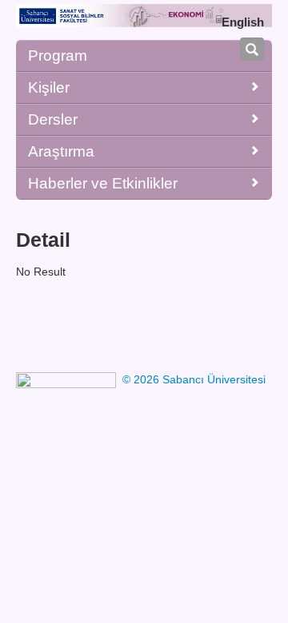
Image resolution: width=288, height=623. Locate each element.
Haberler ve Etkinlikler (103, 183)
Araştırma (61, 151)
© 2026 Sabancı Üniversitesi (194, 379)
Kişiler (49, 87)
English (243, 22)
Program (57, 55)
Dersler (53, 119)
